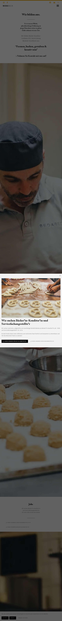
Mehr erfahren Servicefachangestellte (43, 341)
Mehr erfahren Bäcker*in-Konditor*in (15, 341)
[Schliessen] (60, 275)
